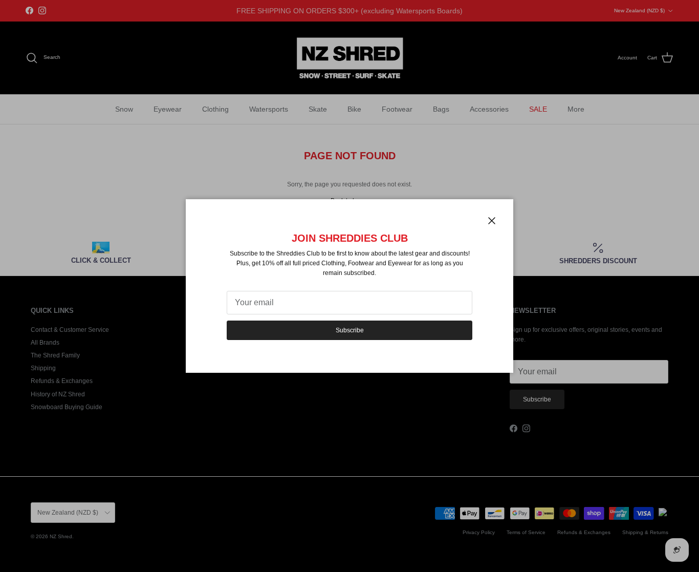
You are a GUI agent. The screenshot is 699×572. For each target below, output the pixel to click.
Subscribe (350, 330)
